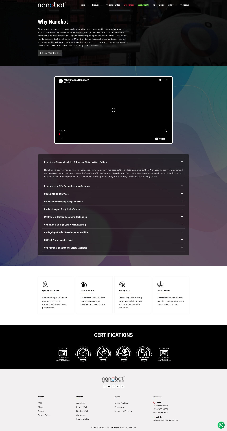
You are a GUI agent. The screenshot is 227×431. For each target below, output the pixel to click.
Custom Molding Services (56, 193)
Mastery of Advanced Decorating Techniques (65, 217)
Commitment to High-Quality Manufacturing (65, 224)
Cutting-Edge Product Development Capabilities (66, 232)
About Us (80, 403)
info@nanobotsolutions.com (165, 420)
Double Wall (82, 411)
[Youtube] (114, 386)
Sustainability (143, 5)
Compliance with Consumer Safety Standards (65, 247)
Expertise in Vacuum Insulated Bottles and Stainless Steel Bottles (75, 162)
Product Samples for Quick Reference (62, 209)
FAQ (40, 403)
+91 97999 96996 (160, 409)
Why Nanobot (129, 5)
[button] (113, 162)
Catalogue (119, 407)
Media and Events (123, 411)
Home (44, 53)
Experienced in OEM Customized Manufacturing (67, 186)
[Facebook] (109, 386)
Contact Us (184, 5)
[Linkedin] (118, 386)
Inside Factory (158, 5)
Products (95, 5)
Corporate (81, 415)
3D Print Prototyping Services (58, 240)
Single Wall (81, 407)
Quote (41, 411)
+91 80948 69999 (160, 412)
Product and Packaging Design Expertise (63, 201)
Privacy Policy (44, 415)
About (83, 5)
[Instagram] (105, 386)
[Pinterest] (122, 386)
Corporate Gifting (113, 5)
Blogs (40, 407)
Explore (170, 5)
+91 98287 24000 (160, 405)
